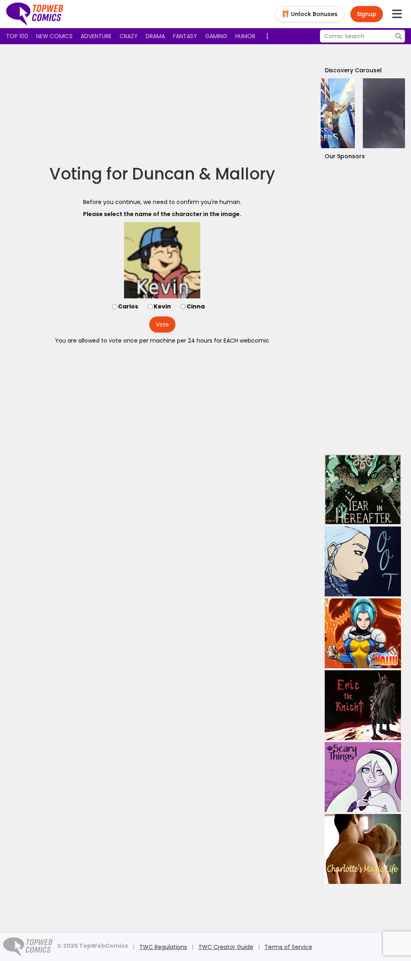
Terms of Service (288, 947)
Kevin (162, 306)
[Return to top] (35, 14)
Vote (162, 324)
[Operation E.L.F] (363, 113)
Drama (155, 36)
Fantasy (185, 36)
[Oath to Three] (363, 561)
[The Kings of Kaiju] (363, 633)
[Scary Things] (363, 777)
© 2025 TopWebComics (92, 946)
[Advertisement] (162, 104)
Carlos (128, 306)
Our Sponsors (345, 156)
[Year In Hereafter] (363, 489)
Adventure (96, 36)
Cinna (196, 306)
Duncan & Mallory (203, 174)
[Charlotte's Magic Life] (363, 849)
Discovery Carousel (353, 70)
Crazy (129, 36)
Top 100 (17, 36)
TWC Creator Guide (225, 947)
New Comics (54, 36)
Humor (245, 36)
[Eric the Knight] (363, 705)
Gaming (216, 36)
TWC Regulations (163, 947)
